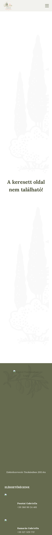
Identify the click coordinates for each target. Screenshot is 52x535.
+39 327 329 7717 (26, 532)
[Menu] (47, 6)
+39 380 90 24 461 (27, 507)
